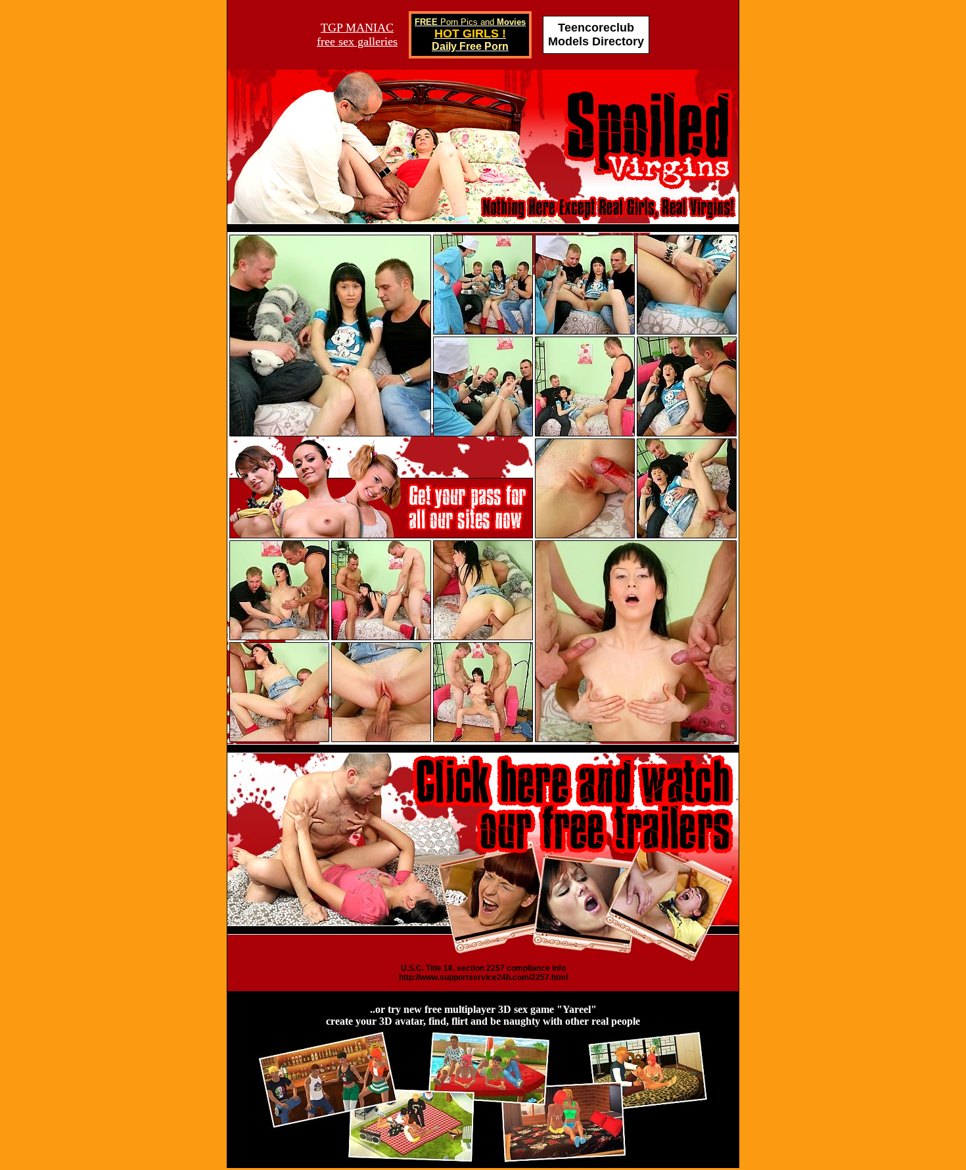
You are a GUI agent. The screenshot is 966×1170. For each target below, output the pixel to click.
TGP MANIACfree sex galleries (357, 34)
